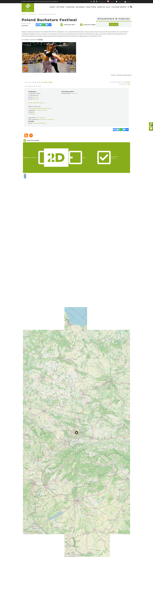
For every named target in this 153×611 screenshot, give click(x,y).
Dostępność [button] (101, 1)
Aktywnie (60, 7)
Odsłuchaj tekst (69, 24)
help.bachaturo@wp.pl (39, 123)
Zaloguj (128, 1)
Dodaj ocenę (47, 82)
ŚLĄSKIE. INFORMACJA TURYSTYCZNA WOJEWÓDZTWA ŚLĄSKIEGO (40, 1)
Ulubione (120, 1)
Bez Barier (80, 7)
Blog (108, 7)
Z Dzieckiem (70, 7)
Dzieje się (101, 7)
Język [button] (112, 1)
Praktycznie (91, 7)
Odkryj (52, 7)
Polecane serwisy (119, 7)
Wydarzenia (32, 114)
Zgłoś (128, 82)
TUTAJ (40, 39)
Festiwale (74, 93)
